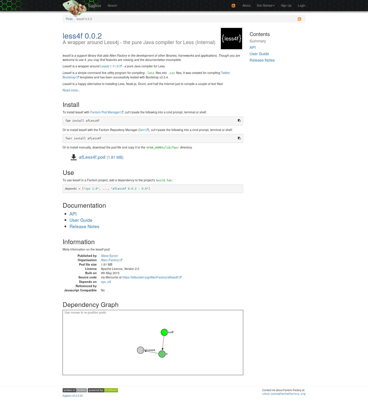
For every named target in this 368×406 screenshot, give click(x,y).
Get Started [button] (264, 5)
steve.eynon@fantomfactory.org (283, 393)
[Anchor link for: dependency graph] (124, 304)
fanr (142, 130)
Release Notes (84, 226)
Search (112, 5)
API (73, 213)
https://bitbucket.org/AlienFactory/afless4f (150, 277)
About (246, 5)
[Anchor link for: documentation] (111, 205)
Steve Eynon (109, 255)
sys (103, 281)
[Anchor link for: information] (100, 241)
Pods (69, 19)
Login (301, 5)
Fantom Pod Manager (105, 112)
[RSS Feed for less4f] (299, 19)
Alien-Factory (110, 260)
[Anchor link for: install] (84, 104)
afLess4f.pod (101, 157)
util (109, 281)
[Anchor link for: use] (79, 172)
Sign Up (286, 5)
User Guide (80, 220)
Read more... (71, 90)
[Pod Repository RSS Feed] (233, 5)
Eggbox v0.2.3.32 (73, 395)
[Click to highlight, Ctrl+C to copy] (153, 121)
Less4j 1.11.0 (109, 66)
